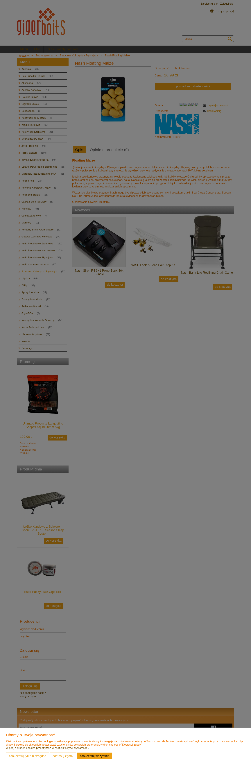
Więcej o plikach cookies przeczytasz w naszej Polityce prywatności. (47, 747)
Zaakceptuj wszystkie (94, 756)
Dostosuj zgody (63, 756)
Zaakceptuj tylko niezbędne (27, 756)
